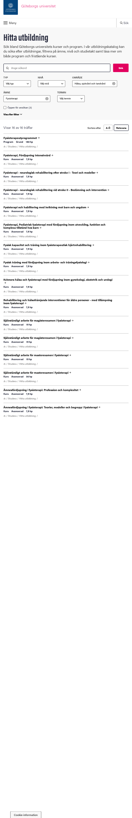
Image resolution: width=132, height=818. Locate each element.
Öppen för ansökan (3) (20, 107)
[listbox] (17, 83)
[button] (58, 22)
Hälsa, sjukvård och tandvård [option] (90, 83)
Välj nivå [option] (44, 83)
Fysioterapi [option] (12, 98)
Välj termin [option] (65, 98)
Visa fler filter (11, 114)
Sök (121, 68)
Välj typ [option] (10, 83)
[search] (56, 68)
